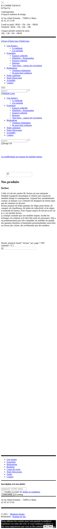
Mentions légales (17, 514)
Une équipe (12, 459)
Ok (45, 526)
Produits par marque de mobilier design (25, 157)
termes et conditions (31, 492)
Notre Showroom (14, 472)
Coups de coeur (13, 469)
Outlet (9, 474)
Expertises (11, 462)
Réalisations (12, 464)
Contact (10, 477)
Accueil (4, 157)
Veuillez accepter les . (22, 492)
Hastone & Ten (19, 516)
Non (50, 526)
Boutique (11, 467)
